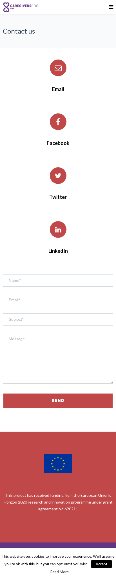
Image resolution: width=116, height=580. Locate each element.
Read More (59, 572)
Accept (101, 564)
